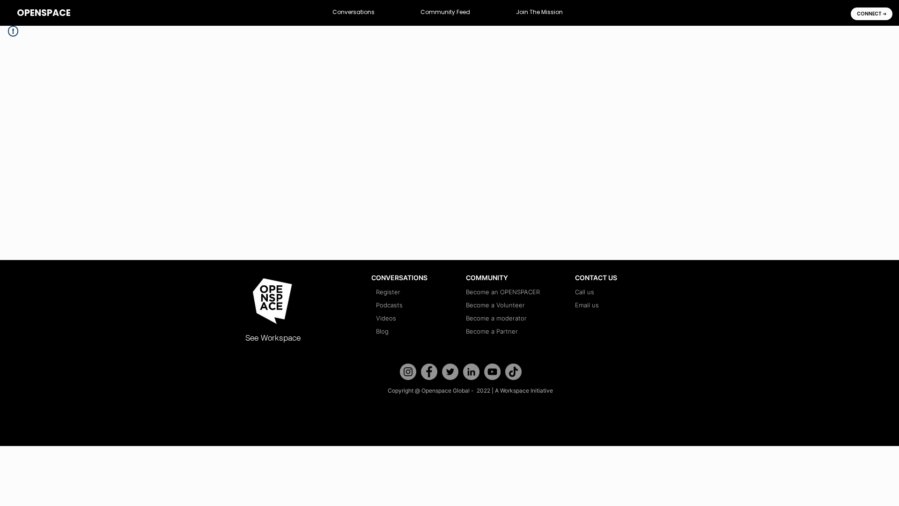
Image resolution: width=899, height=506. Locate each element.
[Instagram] (408, 372)
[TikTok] (513, 372)
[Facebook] (429, 372)
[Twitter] (450, 372)
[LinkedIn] (471, 372)
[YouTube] (492, 372)
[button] (353, 13)
